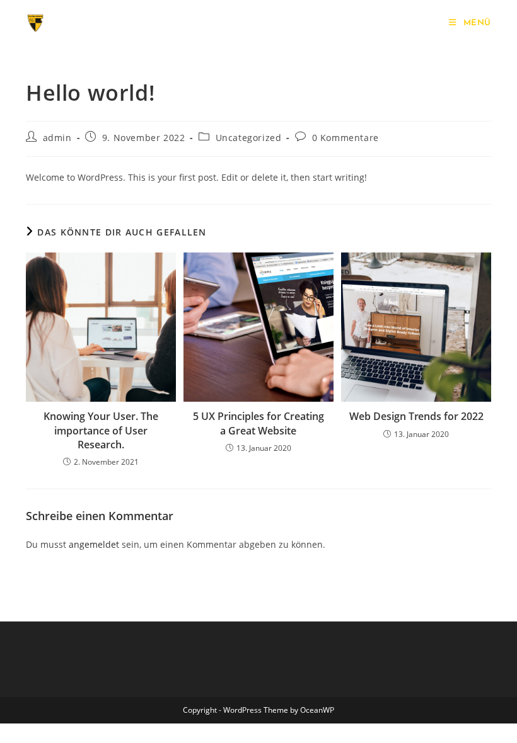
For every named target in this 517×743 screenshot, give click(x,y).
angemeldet (94, 544)
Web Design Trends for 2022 (416, 416)
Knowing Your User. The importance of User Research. (101, 430)
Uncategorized (249, 138)
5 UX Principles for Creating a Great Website (258, 423)
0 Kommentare (345, 138)
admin (57, 138)
